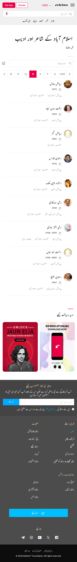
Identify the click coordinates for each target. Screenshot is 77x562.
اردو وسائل (69, 453)
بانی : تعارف (33, 438)
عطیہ (72, 431)
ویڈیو (35, 20)
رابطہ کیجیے (34, 446)
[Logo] (61, 5)
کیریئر (36, 453)
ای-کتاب (27, 20)
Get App (9, 5)
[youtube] (40, 537)
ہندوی (35, 482)
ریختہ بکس (34, 497)
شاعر (52, 20)
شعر (46, 20)
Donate (21, 5)
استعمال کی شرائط (37, 551)
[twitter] (48, 537)
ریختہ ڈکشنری (33, 489)
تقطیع (72, 446)
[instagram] (31, 537)
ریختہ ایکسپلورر (33, 461)
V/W (62, 74)
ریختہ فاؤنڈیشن (33, 431)
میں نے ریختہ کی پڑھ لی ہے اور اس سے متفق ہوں (43, 409)
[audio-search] (7, 13)
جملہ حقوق (27, 551)
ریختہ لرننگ (69, 489)
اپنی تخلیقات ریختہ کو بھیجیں (64, 461)
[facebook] (56, 537)
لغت (41, 20)
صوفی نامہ (70, 482)
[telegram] (23, 537)
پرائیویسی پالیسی (51, 409)
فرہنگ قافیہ (69, 438)
